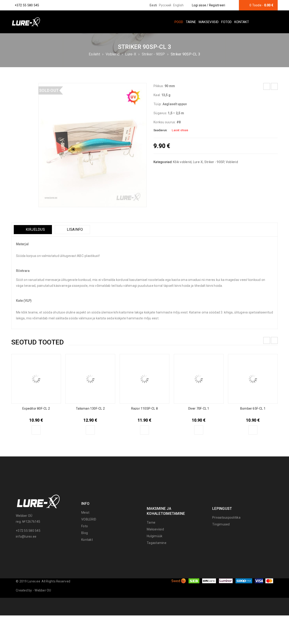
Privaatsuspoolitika (226, 517)
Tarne (151, 522)
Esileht (94, 54)
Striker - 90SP (153, 54)
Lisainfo (74, 229)
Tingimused (221, 524)
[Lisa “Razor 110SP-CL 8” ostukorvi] (144, 429)
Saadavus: (160, 130)
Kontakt (87, 539)
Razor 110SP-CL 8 (144, 408)
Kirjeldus (35, 229)
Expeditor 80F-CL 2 (36, 408)
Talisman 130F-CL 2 (90, 408)
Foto (84, 526)
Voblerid (112, 54)
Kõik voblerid (182, 162)
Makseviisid (155, 529)
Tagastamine (156, 543)
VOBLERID (88, 519)
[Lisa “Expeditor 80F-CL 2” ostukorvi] (36, 429)
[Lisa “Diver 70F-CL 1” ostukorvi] (198, 429)
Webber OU (43, 590)
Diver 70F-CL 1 (198, 408)
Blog (84, 533)
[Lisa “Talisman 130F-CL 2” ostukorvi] (90, 429)
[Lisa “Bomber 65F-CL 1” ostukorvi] (252, 429)
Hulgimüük (154, 536)
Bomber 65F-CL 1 (253, 408)
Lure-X (130, 54)
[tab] (33, 229)
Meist (85, 512)
